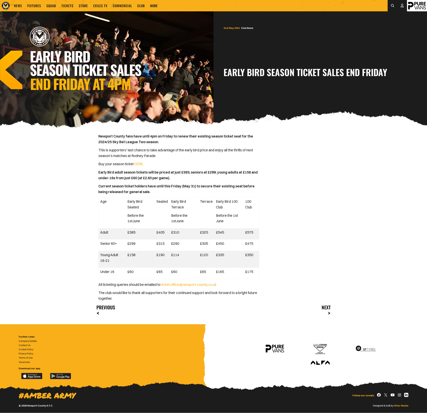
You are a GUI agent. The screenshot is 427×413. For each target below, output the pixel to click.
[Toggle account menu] (402, 5)
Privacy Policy (26, 353)
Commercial (122, 5)
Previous (104, 307)
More (154, 5)
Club (141, 5)
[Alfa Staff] (320, 363)
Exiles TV (100, 5)
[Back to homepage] (5, 5)
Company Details (28, 341)
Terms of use (26, 357)
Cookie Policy (26, 349)
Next (326, 307)
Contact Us (25, 345)
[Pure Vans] (417, 5)
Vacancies (24, 362)
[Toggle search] (392, 5)
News (18, 5)
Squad (51, 5)
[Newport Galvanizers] (320, 348)
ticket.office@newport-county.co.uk (189, 284)
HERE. (139, 164)
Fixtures (34, 5)
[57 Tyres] (365, 348)
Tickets (67, 5)
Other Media (401, 405)
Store (83, 5)
